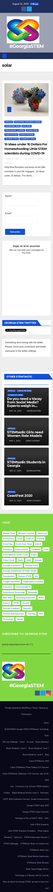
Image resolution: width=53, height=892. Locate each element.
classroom (42, 533)
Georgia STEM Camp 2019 (38, 805)
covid (19, 538)
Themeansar (26, 714)
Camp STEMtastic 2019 (39, 761)
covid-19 (30, 538)
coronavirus (8, 538)
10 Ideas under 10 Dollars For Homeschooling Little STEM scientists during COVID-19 (25, 148)
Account (30, 742)
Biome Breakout (42, 742)
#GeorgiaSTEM (26, 46)
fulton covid (8, 560)
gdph (28, 560)
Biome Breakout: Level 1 (16, 748)
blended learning (26, 533)
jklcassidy (32, 592)
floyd (46, 549)
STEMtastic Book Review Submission (33, 856)
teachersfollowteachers (13, 614)
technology (8, 619)
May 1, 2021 (15, 441)
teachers (27, 608)
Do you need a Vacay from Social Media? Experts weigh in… (24, 402)
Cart (12, 786)
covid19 (40, 538)
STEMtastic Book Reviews (38, 863)
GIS (36, 576)
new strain (8, 598)
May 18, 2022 (15, 411)
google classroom (11, 581)
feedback (35, 549)
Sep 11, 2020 (15, 471)
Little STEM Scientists (39, 824)
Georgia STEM (24, 576)
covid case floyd (24, 544)
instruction (7, 587)
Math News (26, 126)
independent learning (33, 581)
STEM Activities (11, 134)
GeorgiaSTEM (33, 411)
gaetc (20, 560)
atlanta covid (9, 533)
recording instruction (25, 598)
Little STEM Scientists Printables (21, 831)
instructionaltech (23, 587)
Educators (44, 793)
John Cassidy (32, 441)
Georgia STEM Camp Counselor (35, 812)
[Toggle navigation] (27, 56)
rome (41, 598)
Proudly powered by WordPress (18, 708)
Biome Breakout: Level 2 (39, 748)
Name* (8, 196)
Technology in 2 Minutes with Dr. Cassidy (32, 875)
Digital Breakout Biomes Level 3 (25, 793)
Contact (7, 793)
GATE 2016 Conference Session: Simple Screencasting (26, 799)
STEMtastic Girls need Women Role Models (25, 434)
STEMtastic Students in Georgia (26, 464)
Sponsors (18, 837)
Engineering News (12, 126)
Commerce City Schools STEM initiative (32, 786)
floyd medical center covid (15, 555)
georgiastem (9, 576)
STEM (16, 603)
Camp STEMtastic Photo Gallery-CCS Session (29, 767)
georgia (38, 560)
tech (41, 614)
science (6, 603)
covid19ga (8, 544)
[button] (49, 56)
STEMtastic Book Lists (39, 850)
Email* (8, 213)
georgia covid (31, 565)
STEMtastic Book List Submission (34, 844)
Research (8, 837)
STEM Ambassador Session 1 (36, 837)
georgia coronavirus (12, 565)
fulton (34, 555)
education (7, 549)
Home (46, 723)
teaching (31, 614)
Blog (47, 755)
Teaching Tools (11, 139)
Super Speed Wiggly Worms (37, 869)
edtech (38, 544)
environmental (21, 549)
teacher (25, 603)
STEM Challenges (11, 844)
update (20, 619)
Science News (32, 130)
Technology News (27, 139)
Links (46, 818)
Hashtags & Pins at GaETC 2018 (28, 818)
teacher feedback (11, 608)
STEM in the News (27, 134)
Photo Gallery (43, 831)
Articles (8, 122)
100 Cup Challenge (10, 742)
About (22, 742)
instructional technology (14, 592)
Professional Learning (14, 130)
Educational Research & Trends (28, 122)
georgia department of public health (19, 571)
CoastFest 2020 (19, 496)
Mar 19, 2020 (13, 159)
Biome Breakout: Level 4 (33, 755)
